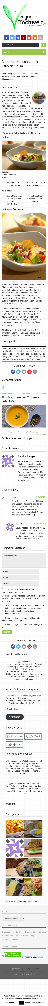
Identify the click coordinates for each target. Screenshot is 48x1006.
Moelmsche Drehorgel (10, 939)
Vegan (32, 76)
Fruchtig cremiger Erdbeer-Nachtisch (20, 399)
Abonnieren (14, 717)
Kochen (30, 432)
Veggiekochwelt (22, 524)
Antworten (41, 497)
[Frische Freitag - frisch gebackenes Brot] (15, 887)
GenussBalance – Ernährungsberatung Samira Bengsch (24, 932)
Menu (6, 52)
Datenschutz (29, 974)
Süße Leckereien (22, 76)
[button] (13, 372)
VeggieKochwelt (16, 969)
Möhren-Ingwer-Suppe (17, 438)
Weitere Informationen (34, 1002)
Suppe (12, 76)
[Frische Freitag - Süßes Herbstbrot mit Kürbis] (33, 887)
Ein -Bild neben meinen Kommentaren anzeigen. (18, 590)
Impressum (18, 974)
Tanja (14, 497)
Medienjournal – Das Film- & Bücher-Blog (18, 936)
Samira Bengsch (8, 74)
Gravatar (13, 589)
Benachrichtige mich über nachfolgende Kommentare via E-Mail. (21, 619)
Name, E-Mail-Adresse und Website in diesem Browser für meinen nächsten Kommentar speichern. (23, 598)
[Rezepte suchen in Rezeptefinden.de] (11, 958)
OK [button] (21, 1003)
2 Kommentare (7, 79)
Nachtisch (5, 76)
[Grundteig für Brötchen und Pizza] (15, 848)
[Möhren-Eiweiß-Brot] (33, 848)
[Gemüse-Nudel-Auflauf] (15, 829)
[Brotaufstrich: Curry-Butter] (33, 829)
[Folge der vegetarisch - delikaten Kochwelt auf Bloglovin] (14, 747)
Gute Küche (34, 74)
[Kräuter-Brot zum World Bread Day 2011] (15, 867)
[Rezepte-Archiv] (33, 867)
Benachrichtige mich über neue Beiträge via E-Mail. (24, 625)
